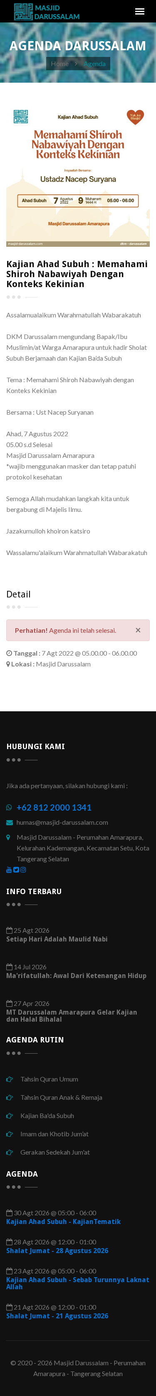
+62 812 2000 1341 (54, 807)
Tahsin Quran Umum (48, 1079)
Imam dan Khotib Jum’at (54, 1134)
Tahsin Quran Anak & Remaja (60, 1097)
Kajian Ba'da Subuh (46, 1115)
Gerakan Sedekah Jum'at (54, 1152)
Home (60, 63)
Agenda (95, 63)
